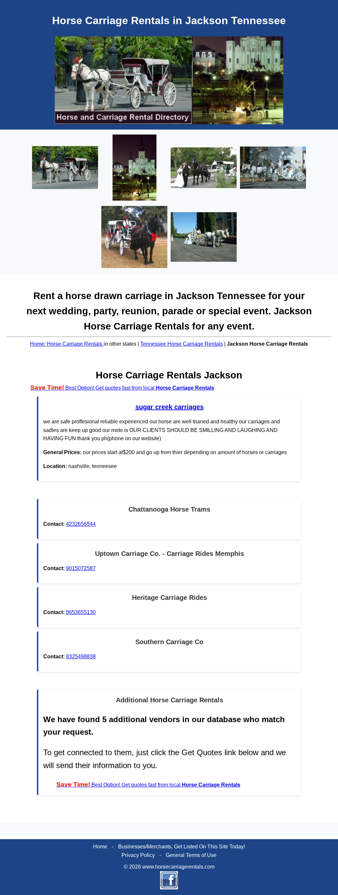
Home (100, 846)
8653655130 (81, 612)
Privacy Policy (138, 855)
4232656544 (81, 524)
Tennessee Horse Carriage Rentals (181, 344)
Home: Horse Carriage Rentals (67, 344)
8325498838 (81, 656)
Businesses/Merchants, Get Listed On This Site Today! (181, 846)
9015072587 (81, 568)
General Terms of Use (191, 855)
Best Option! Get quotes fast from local (122, 388)
